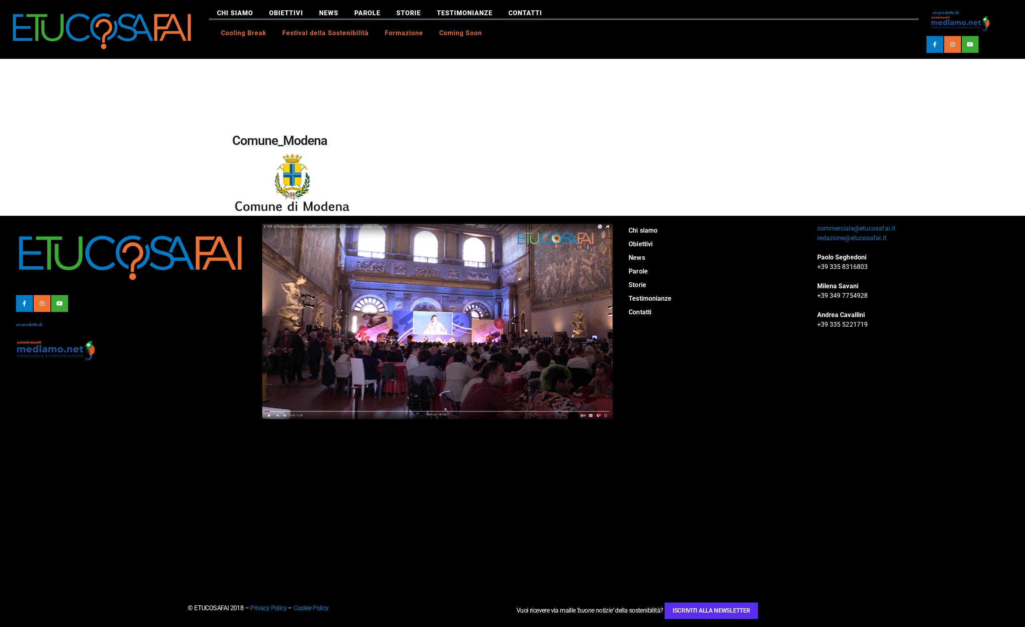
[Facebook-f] (935, 44)
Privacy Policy (268, 608)
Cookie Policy (310, 608)
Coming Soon (460, 33)
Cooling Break (243, 33)
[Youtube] (970, 44)
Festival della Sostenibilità (325, 33)
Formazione (404, 33)
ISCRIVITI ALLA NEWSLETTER (711, 610)
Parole (367, 13)
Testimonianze (464, 13)
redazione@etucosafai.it (851, 238)
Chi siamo (235, 13)
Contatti (525, 13)
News (328, 13)
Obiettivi (286, 13)
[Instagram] (952, 44)
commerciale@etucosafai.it (856, 228)
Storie (408, 13)
